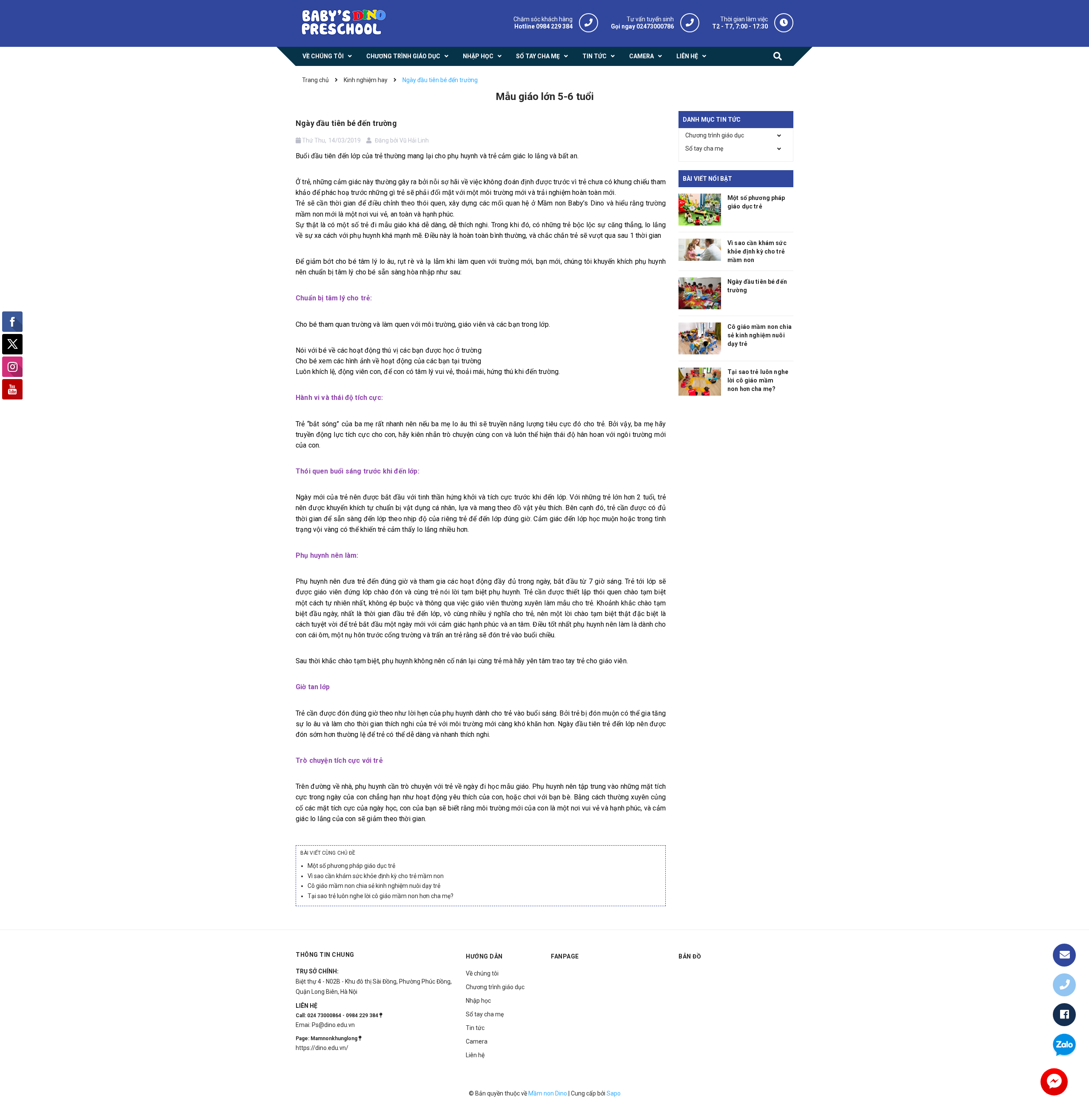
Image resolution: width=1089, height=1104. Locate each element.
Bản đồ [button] (689, 956)
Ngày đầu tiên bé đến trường (346, 123)
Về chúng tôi (482, 973)
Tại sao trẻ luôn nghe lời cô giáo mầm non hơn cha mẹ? (380, 896)
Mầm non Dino (547, 1093)
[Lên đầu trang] (1064, 927)
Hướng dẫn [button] (484, 956)
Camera (476, 1041)
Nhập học (478, 1000)
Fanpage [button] (565, 956)
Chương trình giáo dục (714, 135)
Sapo (614, 1093)
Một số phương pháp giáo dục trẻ (351, 865)
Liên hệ (475, 1055)
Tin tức (475, 1027)
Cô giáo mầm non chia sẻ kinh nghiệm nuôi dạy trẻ (374, 885)
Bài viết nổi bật (707, 178)
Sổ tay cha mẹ (704, 148)
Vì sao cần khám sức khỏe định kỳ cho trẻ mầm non (376, 876)
